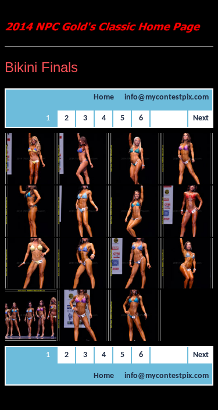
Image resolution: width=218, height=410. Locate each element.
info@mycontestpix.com (166, 97)
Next (201, 118)
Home (104, 97)
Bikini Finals (41, 67)
